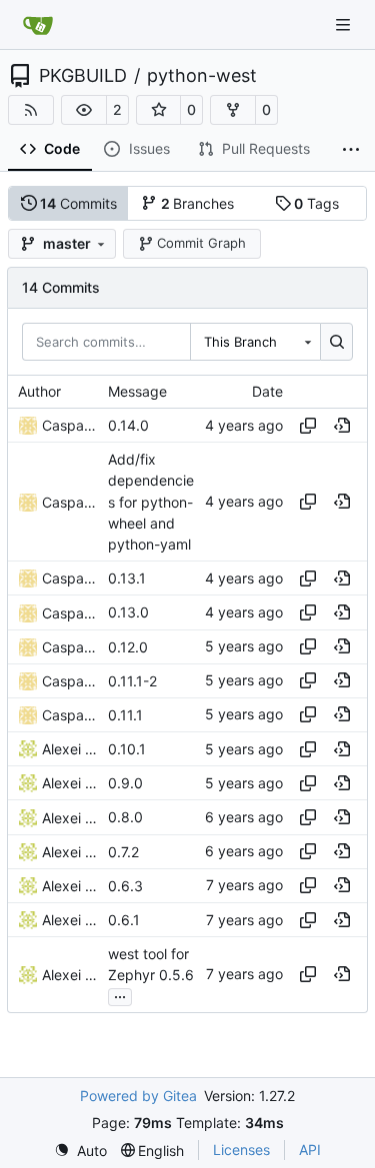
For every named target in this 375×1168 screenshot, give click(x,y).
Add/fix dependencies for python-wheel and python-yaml (151, 502)
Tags (316, 203)
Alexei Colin (70, 748)
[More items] (351, 150)
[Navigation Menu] (345, 24)
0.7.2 (123, 851)
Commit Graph (201, 243)
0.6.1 (124, 919)
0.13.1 (127, 578)
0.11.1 (125, 714)
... (120, 994)
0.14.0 (128, 425)
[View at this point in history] (342, 426)
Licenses (241, 1149)
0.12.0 (128, 646)
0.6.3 (125, 885)
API (310, 1149)
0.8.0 (125, 817)
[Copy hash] (308, 426)
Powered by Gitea (138, 1095)
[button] (84, 110)
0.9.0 (125, 782)
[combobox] (255, 342)
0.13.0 (128, 612)
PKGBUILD (83, 76)
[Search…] (336, 342)
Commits (78, 203)
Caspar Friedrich (70, 425)
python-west (202, 76)
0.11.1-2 (132, 680)
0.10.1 (127, 748)
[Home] (38, 25)
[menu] (80, 1150)
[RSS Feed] (31, 110)
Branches (198, 203)
